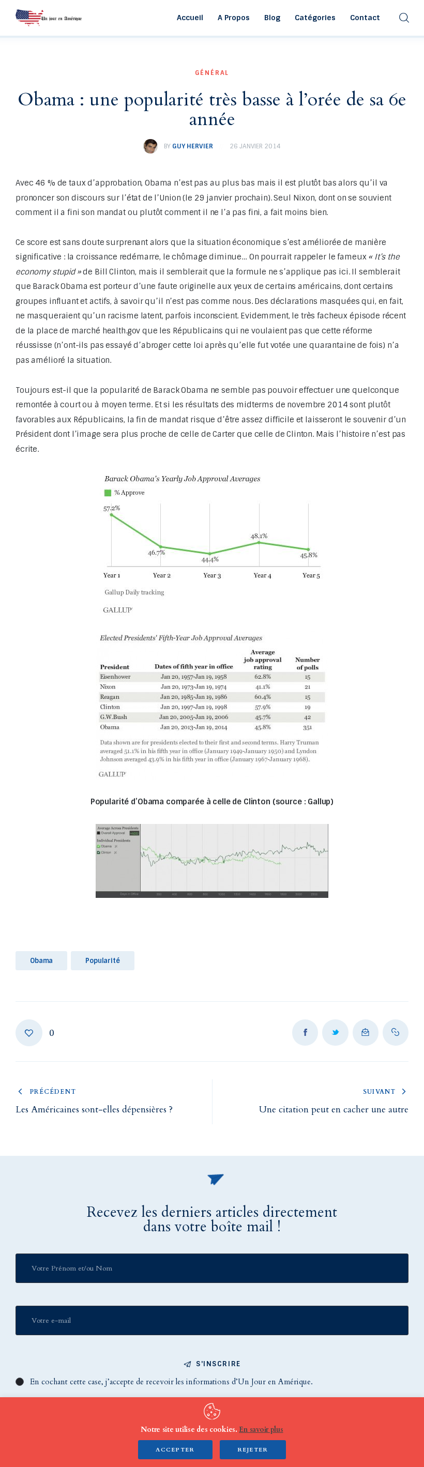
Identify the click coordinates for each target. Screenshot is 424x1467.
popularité (102, 960)
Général (212, 73)
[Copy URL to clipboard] (395, 1032)
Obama (41, 960)
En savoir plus (261, 1429)
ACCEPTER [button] (175, 1450)
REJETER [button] (252, 1450)
